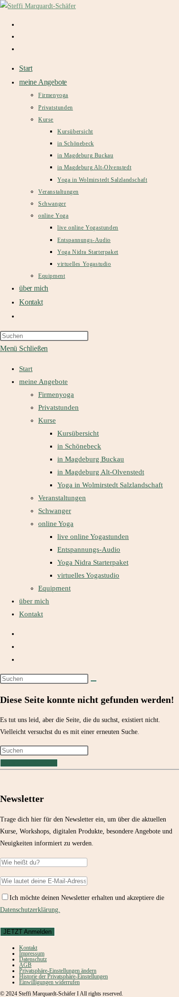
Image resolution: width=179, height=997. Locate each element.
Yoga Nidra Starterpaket (92, 562)
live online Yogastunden (93, 536)
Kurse (47, 420)
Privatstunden (58, 407)
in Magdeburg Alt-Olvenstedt (100, 472)
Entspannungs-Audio (88, 549)
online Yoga (56, 523)
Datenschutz (33, 959)
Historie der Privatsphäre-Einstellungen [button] (63, 976)
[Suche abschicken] (93, 681)
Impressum (31, 953)
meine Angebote (43, 381)
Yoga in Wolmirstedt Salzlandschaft (110, 485)
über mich (34, 601)
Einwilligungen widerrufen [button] (49, 982)
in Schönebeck (79, 446)
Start (25, 369)
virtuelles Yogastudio (88, 575)
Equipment (54, 588)
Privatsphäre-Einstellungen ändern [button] (57, 970)
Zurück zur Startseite (28, 763)
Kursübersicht (78, 433)
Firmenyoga (56, 394)
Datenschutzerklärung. (30, 909)
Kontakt (31, 614)
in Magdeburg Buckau (90, 459)
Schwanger (54, 511)
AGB (25, 965)
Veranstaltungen (62, 498)
